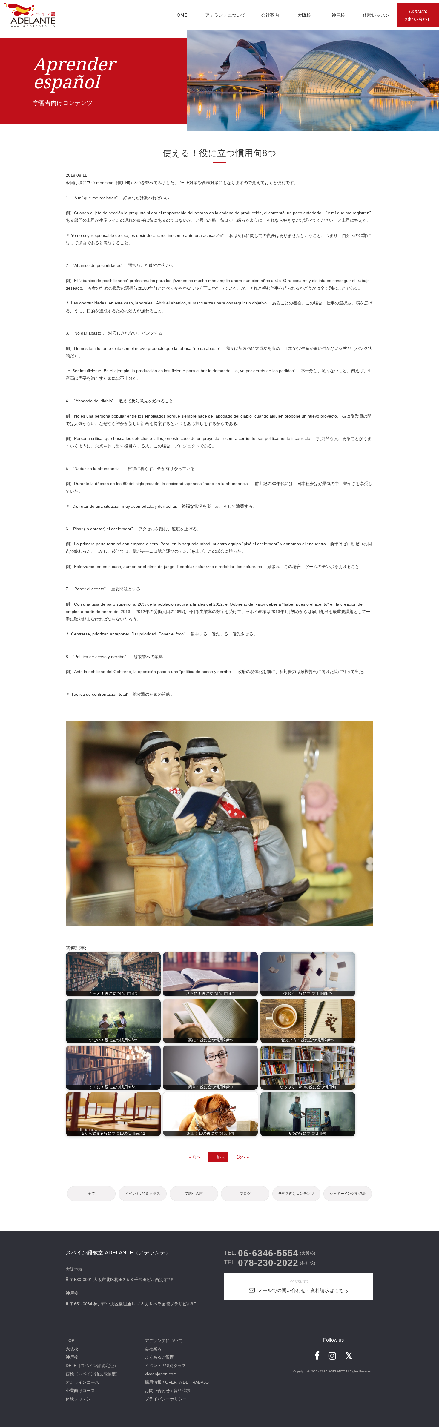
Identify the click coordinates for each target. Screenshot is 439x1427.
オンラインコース (82, 1382)
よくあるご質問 (159, 1357)
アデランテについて (163, 1340)
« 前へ (195, 1156)
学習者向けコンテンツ (296, 1194)
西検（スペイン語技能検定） (93, 1373)
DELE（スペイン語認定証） (92, 1365)
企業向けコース (80, 1390)
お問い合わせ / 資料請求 (167, 1390)
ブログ (245, 1194)
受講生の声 (194, 1194)
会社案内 (153, 1348)
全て (91, 1194)
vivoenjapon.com (161, 1373)
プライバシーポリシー (166, 1399)
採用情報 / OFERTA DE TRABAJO (177, 1382)
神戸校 (72, 1357)
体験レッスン (78, 1399)
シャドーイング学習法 (348, 1194)
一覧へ (218, 1157)
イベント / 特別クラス (142, 1194)
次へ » (243, 1156)
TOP (70, 1340)
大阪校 (72, 1348)
